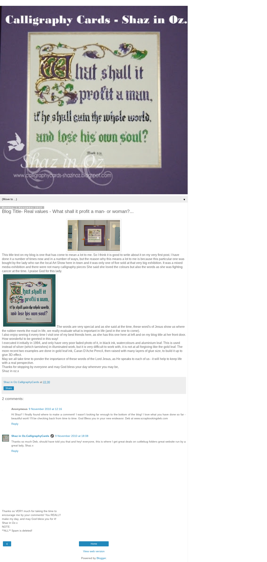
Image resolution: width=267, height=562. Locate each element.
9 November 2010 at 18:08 (71, 435)
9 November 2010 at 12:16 (45, 409)
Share (8, 388)
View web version (94, 551)
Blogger (101, 558)
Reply (14, 423)
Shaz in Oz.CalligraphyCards (30, 435)
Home (94, 543)
